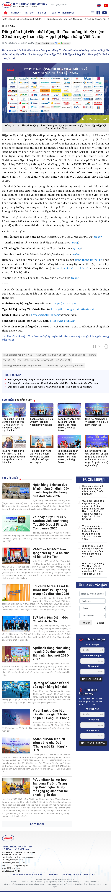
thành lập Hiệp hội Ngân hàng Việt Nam (22, 365)
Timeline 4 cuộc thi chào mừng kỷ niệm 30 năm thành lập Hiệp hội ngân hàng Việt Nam (55, 337)
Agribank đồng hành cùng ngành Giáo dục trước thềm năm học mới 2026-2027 (52, 653)
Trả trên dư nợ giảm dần (84, 702)
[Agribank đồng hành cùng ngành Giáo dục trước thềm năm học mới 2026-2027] (16, 654)
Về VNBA (15, 13)
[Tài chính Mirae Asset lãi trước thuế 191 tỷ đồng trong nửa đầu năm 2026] (16, 592)
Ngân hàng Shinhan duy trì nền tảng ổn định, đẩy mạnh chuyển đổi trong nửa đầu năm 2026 (51, 490)
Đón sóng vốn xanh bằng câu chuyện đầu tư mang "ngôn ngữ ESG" (93, 490)
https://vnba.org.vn (65, 303)
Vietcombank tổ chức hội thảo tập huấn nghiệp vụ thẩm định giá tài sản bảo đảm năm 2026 (92, 532)
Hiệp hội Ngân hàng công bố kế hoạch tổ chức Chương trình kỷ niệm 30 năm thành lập (51, 379)
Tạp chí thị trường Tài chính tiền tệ (77, 875)
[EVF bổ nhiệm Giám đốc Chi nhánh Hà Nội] (16, 624)
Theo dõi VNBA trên (45, 43)
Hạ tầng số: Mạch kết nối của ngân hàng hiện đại (51, 685)
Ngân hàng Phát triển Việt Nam (51, 355)
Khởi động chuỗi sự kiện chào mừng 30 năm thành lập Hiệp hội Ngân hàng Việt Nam (49, 387)
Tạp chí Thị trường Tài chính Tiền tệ (35, 360)
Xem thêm (37, 824)
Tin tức (92, 355)
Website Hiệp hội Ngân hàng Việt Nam (64, 365)
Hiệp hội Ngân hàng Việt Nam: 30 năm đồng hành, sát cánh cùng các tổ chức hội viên (13, 457)
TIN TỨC (29, 13)
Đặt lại (100, 623)
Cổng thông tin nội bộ (88, 259)
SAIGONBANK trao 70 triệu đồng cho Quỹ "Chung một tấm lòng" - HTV (50, 744)
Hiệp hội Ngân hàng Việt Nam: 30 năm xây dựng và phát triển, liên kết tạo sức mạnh (40, 457)
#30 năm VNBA (23, 399)
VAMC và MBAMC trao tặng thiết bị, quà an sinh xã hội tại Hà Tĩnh (51, 553)
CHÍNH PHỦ (53, 875)
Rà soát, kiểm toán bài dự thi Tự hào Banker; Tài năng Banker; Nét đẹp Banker (68, 457)
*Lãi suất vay (92, 719)
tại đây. (75, 278)
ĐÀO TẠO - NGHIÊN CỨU (63, 13)
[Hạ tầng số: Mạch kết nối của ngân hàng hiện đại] (16, 689)
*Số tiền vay (92, 709)
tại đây (98, 236)
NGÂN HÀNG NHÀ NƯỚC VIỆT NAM (28, 875)
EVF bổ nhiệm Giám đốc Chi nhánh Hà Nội (50, 619)
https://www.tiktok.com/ (45, 315)
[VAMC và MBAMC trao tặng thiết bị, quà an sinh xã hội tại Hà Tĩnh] (16, 556)
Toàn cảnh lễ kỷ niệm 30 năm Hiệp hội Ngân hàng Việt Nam (41, 422)
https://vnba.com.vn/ (62, 320)
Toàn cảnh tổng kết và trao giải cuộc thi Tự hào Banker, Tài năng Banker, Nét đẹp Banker (13, 425)
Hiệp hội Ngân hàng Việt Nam (17, 355)
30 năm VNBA (8, 26)
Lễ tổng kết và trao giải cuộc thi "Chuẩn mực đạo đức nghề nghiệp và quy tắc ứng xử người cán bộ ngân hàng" (96, 458)
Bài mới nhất (10, 478)
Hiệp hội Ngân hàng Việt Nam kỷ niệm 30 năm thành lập (96, 422)
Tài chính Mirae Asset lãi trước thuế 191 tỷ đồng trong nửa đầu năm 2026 (51, 590)
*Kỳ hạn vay (92, 730)
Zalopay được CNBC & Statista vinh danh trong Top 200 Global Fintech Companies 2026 (51, 522)
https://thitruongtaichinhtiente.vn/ (72, 309)
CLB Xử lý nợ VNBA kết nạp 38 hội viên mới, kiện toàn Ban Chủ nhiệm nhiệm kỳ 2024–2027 (92, 551)
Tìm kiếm (85, 623)
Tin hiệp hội (9, 360)
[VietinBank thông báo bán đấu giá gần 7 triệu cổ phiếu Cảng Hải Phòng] (16, 717)
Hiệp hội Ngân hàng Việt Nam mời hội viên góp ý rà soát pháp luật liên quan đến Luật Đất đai (93, 568)
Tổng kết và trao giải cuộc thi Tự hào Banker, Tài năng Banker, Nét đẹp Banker (69, 425)
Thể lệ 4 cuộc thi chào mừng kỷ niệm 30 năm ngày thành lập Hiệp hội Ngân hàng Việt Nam (52, 383)
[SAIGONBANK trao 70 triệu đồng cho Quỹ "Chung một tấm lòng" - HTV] (16, 745)
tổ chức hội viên (77, 355)
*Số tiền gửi (92, 644)
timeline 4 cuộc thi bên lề (72, 268)
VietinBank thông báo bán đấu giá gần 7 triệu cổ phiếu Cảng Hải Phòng (51, 714)
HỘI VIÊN (42, 13)
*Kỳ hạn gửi (92, 666)
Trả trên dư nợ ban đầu (97, 702)
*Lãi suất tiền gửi (92, 655)
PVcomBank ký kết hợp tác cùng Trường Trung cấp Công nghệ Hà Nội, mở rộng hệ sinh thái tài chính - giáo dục (50, 787)
